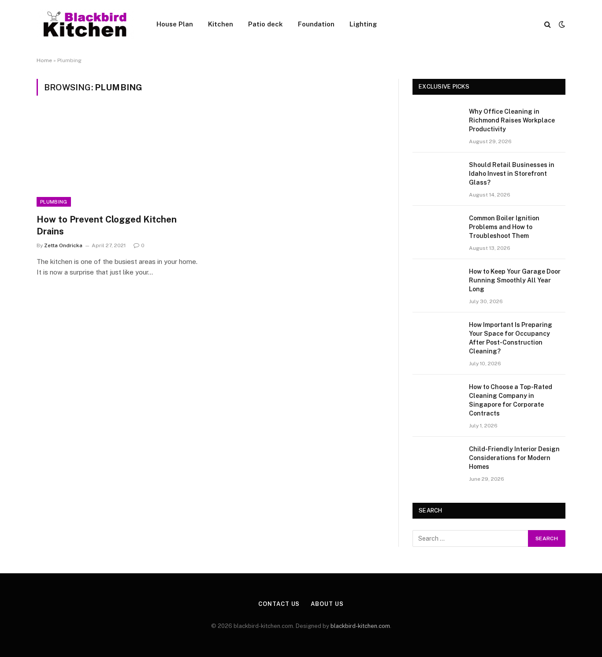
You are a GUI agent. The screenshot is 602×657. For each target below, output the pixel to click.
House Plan (174, 24)
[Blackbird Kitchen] (85, 24)
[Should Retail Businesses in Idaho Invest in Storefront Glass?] (436, 176)
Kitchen (220, 24)
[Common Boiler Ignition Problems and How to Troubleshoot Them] (436, 229)
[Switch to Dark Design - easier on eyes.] (561, 24)
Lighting (363, 24)
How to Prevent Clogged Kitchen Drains (107, 225)
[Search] (548, 24)
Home (44, 60)
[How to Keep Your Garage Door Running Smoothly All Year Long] (436, 283)
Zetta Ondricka (63, 245)
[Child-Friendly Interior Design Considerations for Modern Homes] (436, 460)
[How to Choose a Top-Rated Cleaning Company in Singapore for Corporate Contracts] (436, 398)
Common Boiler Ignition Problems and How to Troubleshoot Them (504, 227)
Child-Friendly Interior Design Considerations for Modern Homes (514, 457)
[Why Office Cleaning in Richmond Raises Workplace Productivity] (436, 123)
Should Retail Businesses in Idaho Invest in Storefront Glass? (511, 173)
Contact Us (279, 604)
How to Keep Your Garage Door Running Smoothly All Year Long (515, 280)
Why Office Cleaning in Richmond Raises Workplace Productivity (512, 120)
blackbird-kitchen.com (360, 626)
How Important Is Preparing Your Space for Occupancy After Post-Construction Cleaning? (510, 338)
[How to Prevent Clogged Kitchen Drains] (119, 160)
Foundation (316, 24)
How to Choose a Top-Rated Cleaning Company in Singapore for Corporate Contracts (510, 400)
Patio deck (265, 24)
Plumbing (53, 201)
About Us (327, 604)
